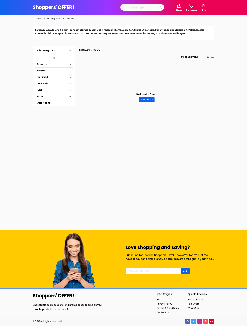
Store (39, 96)
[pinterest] (205, 321)
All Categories (53, 18)
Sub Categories (45, 50)
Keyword (41, 64)
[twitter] (193, 321)
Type (39, 90)
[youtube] (211, 321)
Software (70, 18)
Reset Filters (147, 99)
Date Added (43, 102)
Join (185, 270)
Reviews (41, 70)
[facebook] (187, 321)
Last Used (42, 77)
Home (38, 18)
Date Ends (42, 83)
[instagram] (199, 321)
